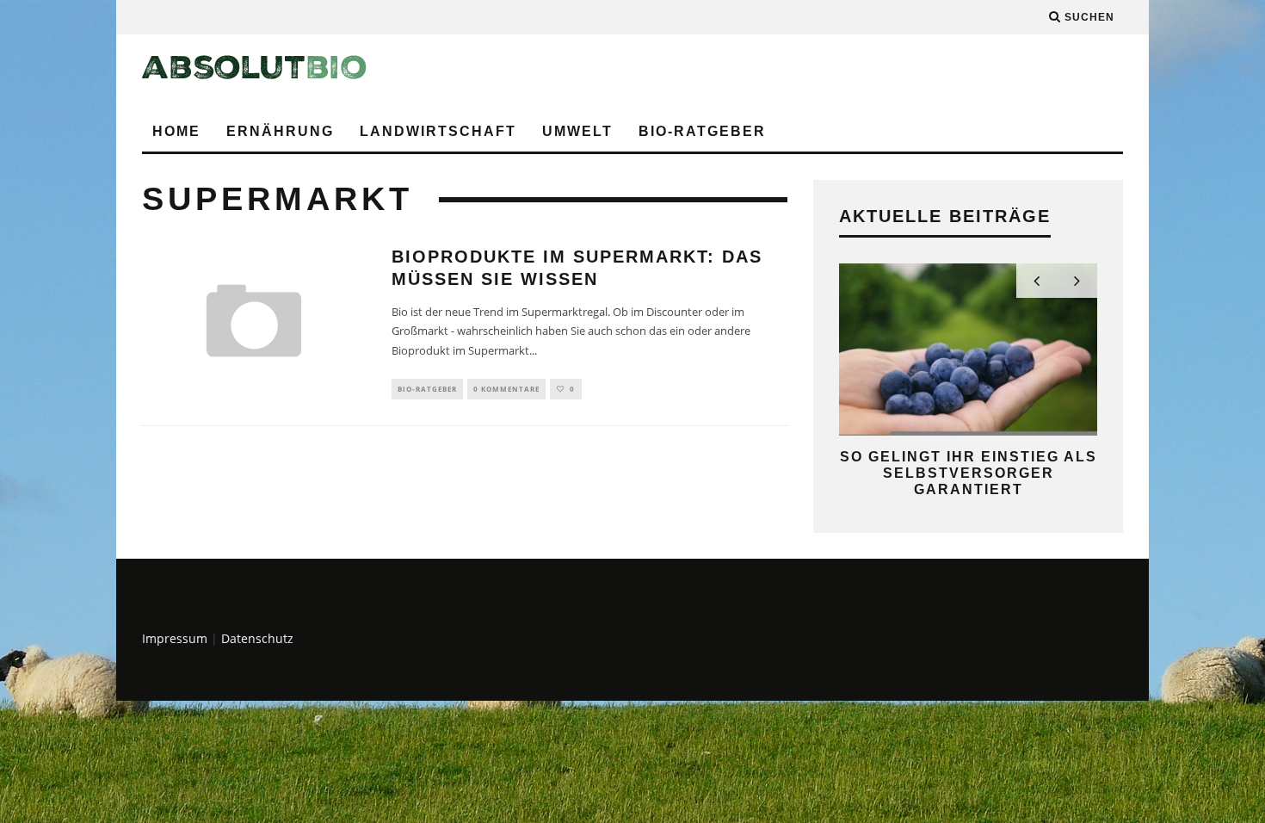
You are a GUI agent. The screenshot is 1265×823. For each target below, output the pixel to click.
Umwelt (577, 131)
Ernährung (280, 131)
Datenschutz (257, 638)
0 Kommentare (506, 388)
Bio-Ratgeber (702, 131)
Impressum (174, 638)
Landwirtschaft (438, 131)
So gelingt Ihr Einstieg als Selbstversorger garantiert (968, 473)
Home (176, 131)
